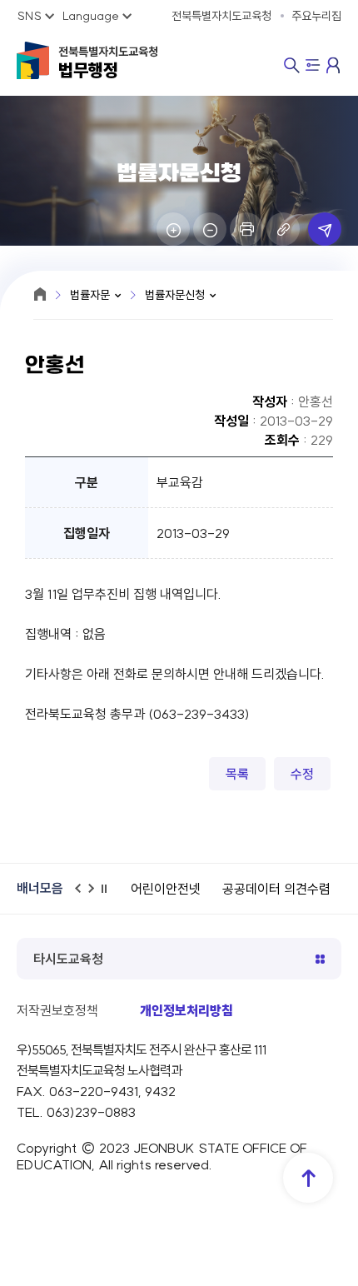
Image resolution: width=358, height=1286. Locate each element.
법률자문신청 (175, 294)
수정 (302, 773)
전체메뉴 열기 (313, 66)
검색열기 (292, 65)
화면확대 (173, 229)
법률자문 (90, 294)
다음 (95, 895)
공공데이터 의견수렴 (276, 888)
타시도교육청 (68, 958)
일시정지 (109, 895)
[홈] (40, 294)
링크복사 (283, 229)
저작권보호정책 (57, 1010)
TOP (308, 1178)
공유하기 (324, 229)
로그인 (333, 65)
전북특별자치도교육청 (108, 62)
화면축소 (209, 229)
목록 (237, 773)
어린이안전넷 (166, 888)
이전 (82, 895)
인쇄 (246, 229)
